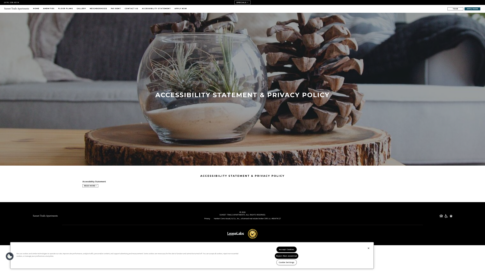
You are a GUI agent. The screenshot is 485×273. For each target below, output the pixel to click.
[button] (10, 256)
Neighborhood (98, 8)
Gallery (81, 8)
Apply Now (181, 8)
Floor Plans (65, 8)
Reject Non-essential (286, 256)
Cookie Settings (286, 262)
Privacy (207, 218)
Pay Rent (116, 8)
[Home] (16, 9)
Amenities (48, 8)
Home (36, 8)
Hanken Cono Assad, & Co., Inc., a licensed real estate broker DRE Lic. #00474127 (247, 218)
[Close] (368, 248)
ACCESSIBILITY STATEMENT (156, 8)
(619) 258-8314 (11, 2)
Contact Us (131, 8)
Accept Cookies (286, 249)
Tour (455, 9)
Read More (90, 186)
